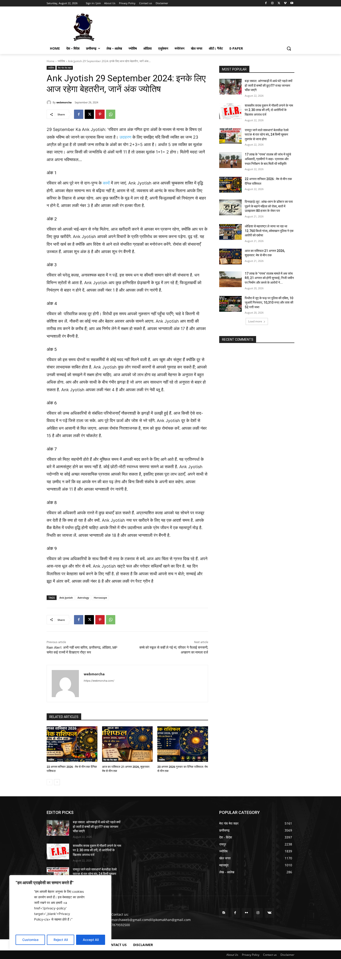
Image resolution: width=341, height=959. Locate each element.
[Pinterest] (100, 114)
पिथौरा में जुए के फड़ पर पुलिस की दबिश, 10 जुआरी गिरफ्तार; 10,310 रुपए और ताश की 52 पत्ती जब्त (269, 302)
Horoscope (100, 597)
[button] (288, 48)
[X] (279, 3)
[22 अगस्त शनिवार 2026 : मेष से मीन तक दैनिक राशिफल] (72, 744)
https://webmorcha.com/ (99, 680)
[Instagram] (272, 3)
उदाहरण (125, 137)
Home (51, 61)
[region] (60, 912)
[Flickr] (246, 912)
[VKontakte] (269, 912)
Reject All (61, 940)
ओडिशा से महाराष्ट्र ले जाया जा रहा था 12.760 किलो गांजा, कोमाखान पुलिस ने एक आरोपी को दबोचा (269, 230)
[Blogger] (223, 912)
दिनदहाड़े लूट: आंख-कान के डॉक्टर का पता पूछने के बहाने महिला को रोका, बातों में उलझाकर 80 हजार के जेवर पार (269, 206)
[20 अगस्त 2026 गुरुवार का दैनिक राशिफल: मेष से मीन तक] (182, 744)
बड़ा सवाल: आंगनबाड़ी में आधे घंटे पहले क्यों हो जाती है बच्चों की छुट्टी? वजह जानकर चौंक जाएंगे (268, 85)
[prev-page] (49, 782)
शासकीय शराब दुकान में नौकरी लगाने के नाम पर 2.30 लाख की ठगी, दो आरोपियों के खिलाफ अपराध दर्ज (269, 110)
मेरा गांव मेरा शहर (64, 67)
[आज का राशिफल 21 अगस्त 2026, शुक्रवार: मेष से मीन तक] (127, 744)
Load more (255, 321)
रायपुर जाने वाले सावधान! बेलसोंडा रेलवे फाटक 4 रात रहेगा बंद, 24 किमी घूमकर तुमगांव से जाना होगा (267, 134)
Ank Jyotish (66, 597)
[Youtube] (291, 3)
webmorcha (64, 102)
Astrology (83, 597)
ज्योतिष (61, 61)
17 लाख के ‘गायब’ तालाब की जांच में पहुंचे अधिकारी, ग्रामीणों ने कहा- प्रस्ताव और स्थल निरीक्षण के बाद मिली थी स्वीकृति (268, 158)
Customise (30, 940)
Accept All (91, 940)
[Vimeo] (285, 3)
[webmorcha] (50, 102)
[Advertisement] (205, 26)
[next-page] (57, 782)
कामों (106, 183)
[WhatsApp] (110, 114)
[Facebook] (266, 3)
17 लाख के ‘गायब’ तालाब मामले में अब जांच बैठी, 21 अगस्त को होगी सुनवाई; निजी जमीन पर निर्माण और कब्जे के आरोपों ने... (269, 278)
